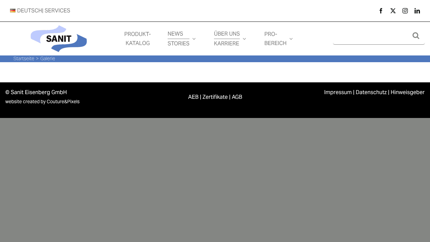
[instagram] (405, 10)
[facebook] (381, 10)
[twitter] (393, 10)
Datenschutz (371, 92)
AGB (237, 96)
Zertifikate (215, 96)
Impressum (338, 92)
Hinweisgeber (408, 92)
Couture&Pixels (63, 101)
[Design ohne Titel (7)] (58, 24)
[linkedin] (417, 10)
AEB (193, 96)
